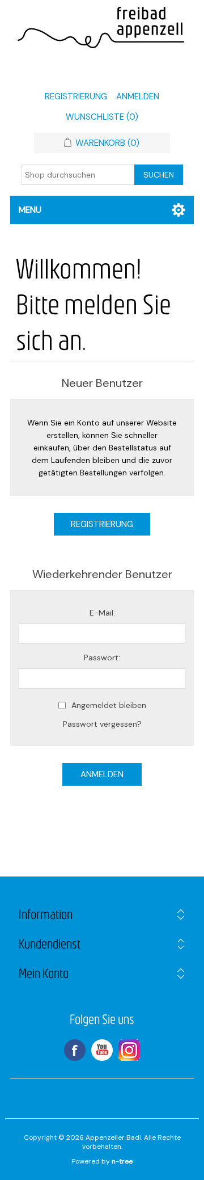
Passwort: (102, 657)
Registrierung (76, 96)
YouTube (102, 1050)
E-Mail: (102, 613)
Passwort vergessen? (102, 724)
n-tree (122, 1161)
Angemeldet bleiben (108, 705)
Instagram (129, 1050)
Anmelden (137, 96)
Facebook (75, 1050)
